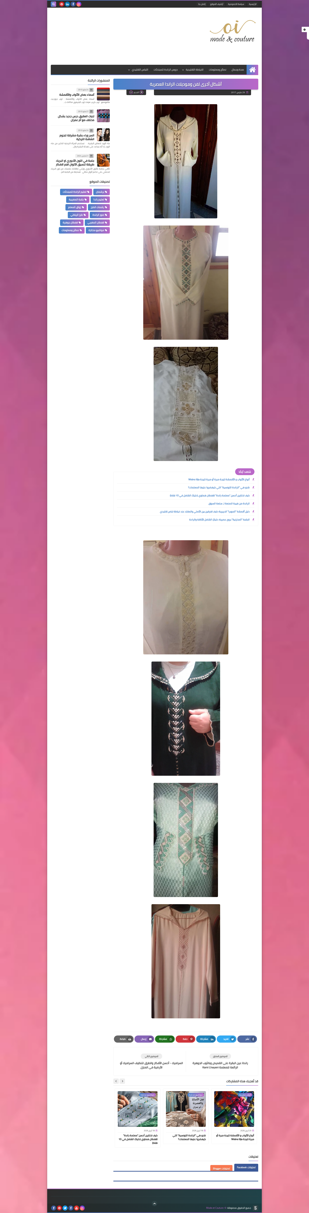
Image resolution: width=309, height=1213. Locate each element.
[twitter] (65, 1208)
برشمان (100, 191)
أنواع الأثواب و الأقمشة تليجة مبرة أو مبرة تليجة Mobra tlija (219, 479)
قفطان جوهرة (70, 222)
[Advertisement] (116, 36)
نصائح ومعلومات (217, 69)
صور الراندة (98, 214)
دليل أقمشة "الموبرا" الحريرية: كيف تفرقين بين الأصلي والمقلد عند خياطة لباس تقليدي (205, 511)
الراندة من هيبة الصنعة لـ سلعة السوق (229, 503)
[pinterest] (61, 4)
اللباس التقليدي (140, 69)
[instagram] (78, 4)
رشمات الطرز (97, 207)
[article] (151, 1061)
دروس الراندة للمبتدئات (166, 69)
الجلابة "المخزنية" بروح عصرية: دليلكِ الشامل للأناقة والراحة (219, 519)
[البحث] (53, 4)
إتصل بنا (201, 4)
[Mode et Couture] (232, 31)
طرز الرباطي (76, 214)
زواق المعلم (74, 207)
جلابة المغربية (76, 199)
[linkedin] (67, 4)
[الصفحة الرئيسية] (252, 70)
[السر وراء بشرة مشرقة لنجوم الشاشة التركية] (103, 134)
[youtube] (76, 1208)
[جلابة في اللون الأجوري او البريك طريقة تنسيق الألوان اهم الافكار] (103, 160)
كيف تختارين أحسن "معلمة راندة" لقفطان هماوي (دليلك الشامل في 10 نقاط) (210, 495)
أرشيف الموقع (216, 4)
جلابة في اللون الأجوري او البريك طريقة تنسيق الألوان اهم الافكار (75, 162)
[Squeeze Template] (255, 1208)
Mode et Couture (215, 1208)
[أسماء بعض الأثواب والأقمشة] (103, 94)
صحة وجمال (238, 69)
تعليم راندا (98, 199)
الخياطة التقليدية (194, 69)
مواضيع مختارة (96, 230)
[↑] (154, 1203)
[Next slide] (116, 1081)
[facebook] (73, 4)
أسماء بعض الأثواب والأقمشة (76, 94)
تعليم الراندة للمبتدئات (74, 191)
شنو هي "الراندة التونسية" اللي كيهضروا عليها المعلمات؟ (219, 487)
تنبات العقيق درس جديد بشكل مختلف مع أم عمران (76, 118)
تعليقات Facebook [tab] (246, 1167)
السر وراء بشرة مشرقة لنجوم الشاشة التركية (77, 137)
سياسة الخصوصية (236, 4)
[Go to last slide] (122, 1081)
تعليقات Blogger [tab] (221, 1168)
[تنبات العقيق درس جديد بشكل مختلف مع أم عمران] (103, 115)
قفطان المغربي (95, 222)
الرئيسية (252, 4)
